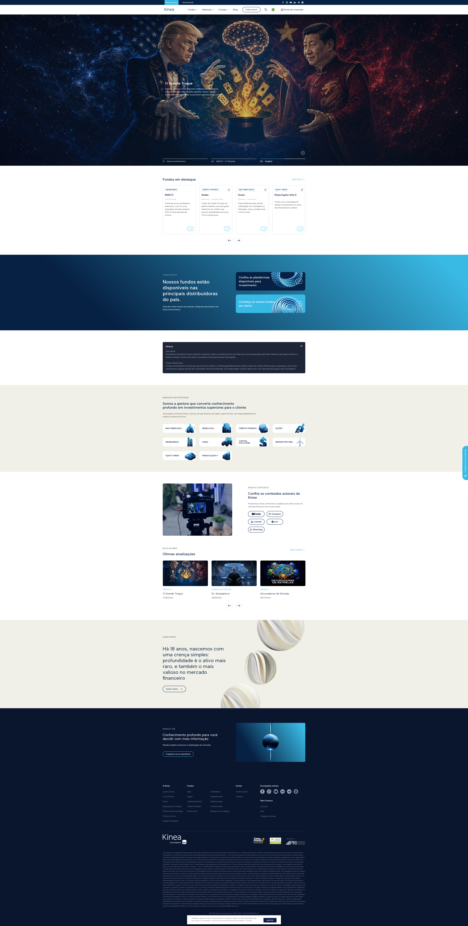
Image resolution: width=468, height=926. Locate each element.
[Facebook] (283, 2)
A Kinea (222, 9)
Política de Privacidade (173, 811)
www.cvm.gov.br (263, 855)
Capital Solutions (194, 801)
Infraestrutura (217, 796)
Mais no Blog (296, 550)
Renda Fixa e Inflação (220, 811)
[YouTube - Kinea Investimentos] (276, 793)
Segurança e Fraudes (172, 806)
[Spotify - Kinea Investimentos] (296, 793)
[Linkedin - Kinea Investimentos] (282, 793)
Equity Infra (192, 811)
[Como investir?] (259, 841)
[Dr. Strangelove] (234, 573)
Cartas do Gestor (221, 589)
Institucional (187, 2)
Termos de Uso (169, 816)
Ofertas (239, 796)
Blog (235, 9)
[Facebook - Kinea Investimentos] (262, 793)
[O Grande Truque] (185, 573)
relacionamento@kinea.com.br (229, 906)
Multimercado (217, 801)
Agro (189, 792)
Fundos (191, 9)
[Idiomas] (273, 9)
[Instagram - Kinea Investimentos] (269, 793)
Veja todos (297, 179)
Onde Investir (242, 792)
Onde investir (251, 9)
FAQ (262, 811)
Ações (190, 796)
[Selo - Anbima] (275, 841)
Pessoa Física (172, 2)
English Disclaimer (170, 821)
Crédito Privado (194, 806)
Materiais (206, 9)
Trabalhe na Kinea (268, 816)
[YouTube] (291, 2)
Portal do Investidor (293, 9)
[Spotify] (302, 2)
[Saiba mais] (190, 229)
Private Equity (217, 806)
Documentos (168, 796)
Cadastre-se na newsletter (178, 754)
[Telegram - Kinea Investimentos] (289, 793)
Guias (165, 801)
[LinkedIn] (295, 2)
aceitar (270, 920)
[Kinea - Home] (169, 9)
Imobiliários (215, 792)
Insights (167, 589)
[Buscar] (265, 9)
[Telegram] (299, 2)
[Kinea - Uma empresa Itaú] (174, 843)
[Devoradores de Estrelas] (282, 573)
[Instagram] (287, 2)
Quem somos (172, 689)
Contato (264, 806)
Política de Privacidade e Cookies (239, 921)
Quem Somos (169, 792)
